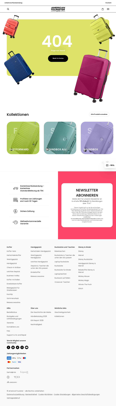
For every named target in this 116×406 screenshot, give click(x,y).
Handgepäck (12, 263)
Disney (81, 251)
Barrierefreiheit (31, 394)
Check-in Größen (14, 267)
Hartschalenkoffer (14, 255)
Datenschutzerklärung (15, 394)
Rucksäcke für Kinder (63, 270)
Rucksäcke (59, 266)
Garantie (10, 323)
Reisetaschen (60, 251)
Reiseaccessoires (13, 302)
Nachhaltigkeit (36, 324)
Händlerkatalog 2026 (39, 316)
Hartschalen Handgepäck (41, 251)
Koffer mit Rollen (13, 280)
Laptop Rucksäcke (62, 262)
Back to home (58, 58)
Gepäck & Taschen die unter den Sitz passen (40, 267)
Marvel (81, 255)
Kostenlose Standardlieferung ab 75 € (58, 3)
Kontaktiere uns (13, 327)
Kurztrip (10, 294)
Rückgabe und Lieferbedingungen (14, 317)
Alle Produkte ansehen (99, 114)
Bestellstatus (12, 312)
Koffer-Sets (11, 251)
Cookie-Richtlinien (45, 394)
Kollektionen (59, 316)
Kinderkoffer (35, 272)
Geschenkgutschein (62, 312)
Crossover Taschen (62, 282)
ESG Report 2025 (37, 320)
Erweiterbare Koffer (14, 284)
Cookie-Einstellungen (62, 394)
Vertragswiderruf (13, 398)
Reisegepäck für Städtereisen (13, 289)
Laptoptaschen (61, 274)
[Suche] (8, 9)
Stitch (80, 288)
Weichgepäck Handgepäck (36, 256)
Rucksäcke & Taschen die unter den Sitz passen (65, 256)
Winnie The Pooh (85, 284)
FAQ (8, 331)
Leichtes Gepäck (13, 271)
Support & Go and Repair (16, 335)
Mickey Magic (83, 280)
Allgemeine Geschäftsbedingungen (86, 394)
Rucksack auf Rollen (62, 278)
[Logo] (58, 9)
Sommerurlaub (13, 298)
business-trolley (13, 275)
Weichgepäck (12, 259)
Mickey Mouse (83, 276)
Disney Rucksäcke (85, 259)
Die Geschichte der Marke (41, 312)
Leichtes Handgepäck (39, 262)
